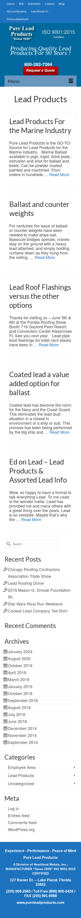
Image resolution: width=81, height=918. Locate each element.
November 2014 (22, 735)
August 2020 (19, 658)
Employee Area (22, 767)
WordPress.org (21, 829)
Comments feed (22, 822)
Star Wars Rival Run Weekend (35, 604)
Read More (59, 174)
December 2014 (22, 728)
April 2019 (17, 672)
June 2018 (17, 721)
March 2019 (18, 679)
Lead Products (21, 775)
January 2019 (20, 686)
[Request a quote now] (40, 70)
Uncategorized (21, 783)
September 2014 (23, 742)
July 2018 (16, 714)
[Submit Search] (7, 544)
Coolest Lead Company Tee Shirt (38, 611)
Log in (13, 808)
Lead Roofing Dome (26, 583)
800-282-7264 (38, 64)
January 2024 (20, 651)
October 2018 (20, 693)
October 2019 (20, 665)
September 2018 (23, 700)
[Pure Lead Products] (40, 33)
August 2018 (19, 707)
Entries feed (18, 815)
